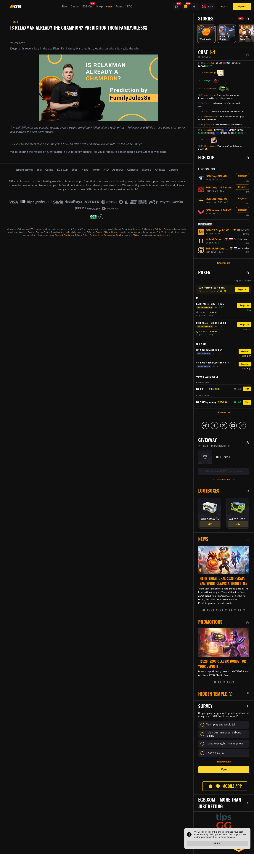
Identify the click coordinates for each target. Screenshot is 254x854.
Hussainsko (209, 146)
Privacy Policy (82, 235)
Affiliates (160, 170)
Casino (75, 6)
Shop (99, 6)
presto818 (209, 63)
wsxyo (207, 81)
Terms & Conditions (64, 235)
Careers (173, 170)
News (109, 6)
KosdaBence (210, 89)
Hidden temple (212, 694)
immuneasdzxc (211, 117)
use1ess (208, 130)
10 (244, 610)
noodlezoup (209, 73)
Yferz (206, 103)
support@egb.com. (161, 235)
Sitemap (146, 170)
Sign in (224, 6)
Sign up (242, 6)
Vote (224, 769)
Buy (210, 524)
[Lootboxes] (176, 6)
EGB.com (33, 229)
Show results (224, 761)
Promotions (210, 622)
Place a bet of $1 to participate (224, 471)
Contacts (132, 170)
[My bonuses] (185, 6)
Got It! (217, 843)
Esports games (24, 170)
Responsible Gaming (113, 235)
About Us (117, 170)
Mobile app (232, 786)
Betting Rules (96, 235)
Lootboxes (208, 491)
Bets (65, 6)
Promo (119, 6)
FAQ (129, 6)
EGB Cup (87, 6)
